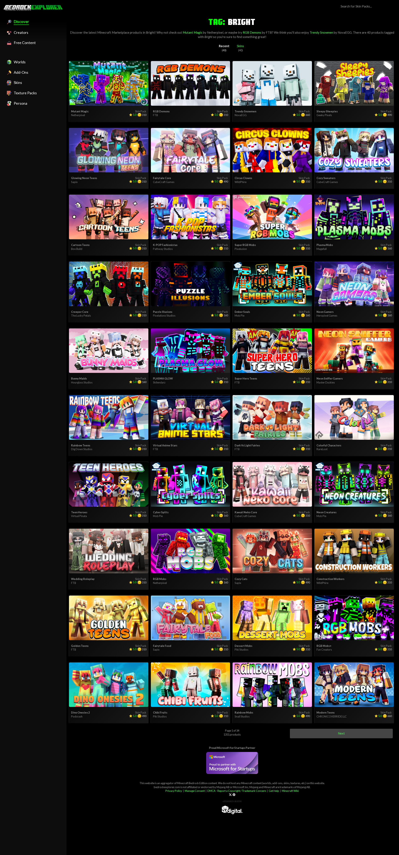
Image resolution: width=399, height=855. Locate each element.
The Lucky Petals (81, 315)
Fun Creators (324, 649)
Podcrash (77, 716)
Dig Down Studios (81, 449)
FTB (269, 32)
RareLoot (322, 449)
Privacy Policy (173, 790)
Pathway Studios (163, 249)
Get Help (274, 790)
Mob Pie (239, 315)
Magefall (321, 249)
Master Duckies (325, 382)
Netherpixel (215, 32)
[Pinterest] (234, 794)
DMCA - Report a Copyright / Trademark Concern (236, 790)
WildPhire (240, 182)
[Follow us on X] (230, 794)
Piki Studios (241, 649)
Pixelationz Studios (164, 315)
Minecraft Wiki (290, 790)
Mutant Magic (192, 32)
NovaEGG (345, 32)
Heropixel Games (326, 315)
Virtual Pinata (79, 516)
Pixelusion (241, 249)
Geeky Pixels (324, 115)
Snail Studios (242, 716)
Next (341, 733)
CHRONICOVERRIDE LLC (331, 716)
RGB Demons (252, 32)
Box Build (76, 249)
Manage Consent (195, 790)
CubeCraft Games (163, 182)
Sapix (74, 182)
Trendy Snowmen (321, 32)
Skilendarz (159, 382)
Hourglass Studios (81, 382)
